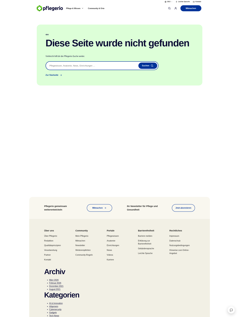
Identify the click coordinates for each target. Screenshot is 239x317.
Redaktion (48, 241)
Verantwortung (50, 250)
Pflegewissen (113, 236)
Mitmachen (191, 8)
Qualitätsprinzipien (52, 245)
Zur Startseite (52, 75)
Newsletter (80, 245)
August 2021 (54, 289)
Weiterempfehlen (83, 250)
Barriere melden (145, 236)
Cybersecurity (55, 309)
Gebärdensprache (146, 248)
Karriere (110, 260)
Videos (110, 255)
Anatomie (111, 241)
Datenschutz (175, 241)
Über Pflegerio (50, 236)
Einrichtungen (113, 245)
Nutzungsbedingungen (179, 245)
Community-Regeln (84, 255)
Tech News (54, 316)
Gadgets (53, 312)
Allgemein (53, 306)
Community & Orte (96, 8)
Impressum (174, 236)
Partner (47, 255)
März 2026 (54, 280)
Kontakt (47, 260)
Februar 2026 (55, 283)
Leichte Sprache (145, 253)
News (109, 250)
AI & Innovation (56, 303)
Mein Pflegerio (81, 236)
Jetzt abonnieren (183, 208)
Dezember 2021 (56, 286)
